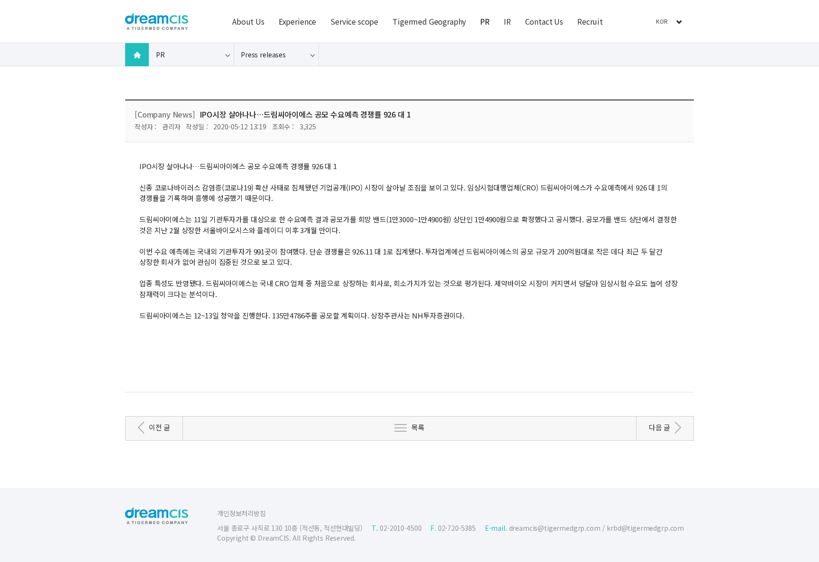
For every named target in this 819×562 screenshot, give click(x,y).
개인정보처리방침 (241, 513)
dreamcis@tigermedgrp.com (555, 528)
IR (507, 21)
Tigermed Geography (429, 21)
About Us (248, 21)
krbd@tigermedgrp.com (645, 528)
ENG (661, 34)
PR (485, 21)
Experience (297, 21)
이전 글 (159, 427)
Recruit (590, 21)
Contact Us (544, 21)
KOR (662, 21)
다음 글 (659, 427)
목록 (418, 427)
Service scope (354, 21)
